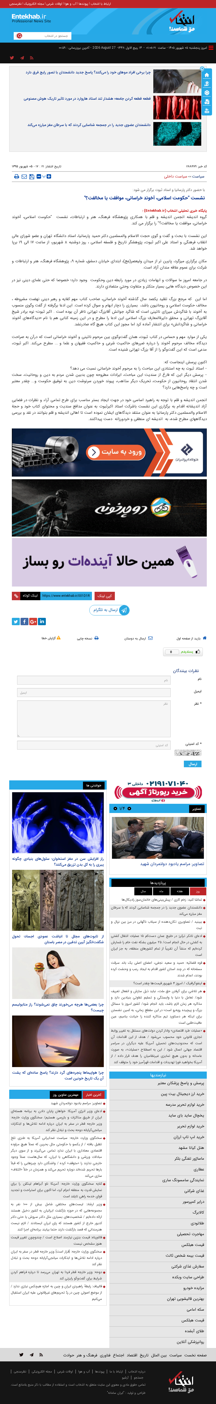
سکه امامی (195, 1309)
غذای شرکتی (194, 1191)
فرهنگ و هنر (87, 1355)
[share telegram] (22, 58)
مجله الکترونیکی (42, 1371)
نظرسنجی (15, 3)
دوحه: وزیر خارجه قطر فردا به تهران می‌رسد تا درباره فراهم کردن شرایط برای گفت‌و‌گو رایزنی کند (56, 1275)
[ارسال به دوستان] (24, 176)
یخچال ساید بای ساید (186, 1115)
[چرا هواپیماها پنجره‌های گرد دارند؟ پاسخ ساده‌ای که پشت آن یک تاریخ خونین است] (58, 1041)
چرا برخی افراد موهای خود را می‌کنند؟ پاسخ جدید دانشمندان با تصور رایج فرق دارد (88, 72)
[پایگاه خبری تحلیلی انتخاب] (184, 24)
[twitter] (16, 621)
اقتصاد (132, 1355)
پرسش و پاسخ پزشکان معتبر (181, 1083)
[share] (12, 58)
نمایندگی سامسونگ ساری (183, 1180)
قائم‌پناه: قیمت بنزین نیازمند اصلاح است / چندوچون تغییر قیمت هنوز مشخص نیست (56, 1240)
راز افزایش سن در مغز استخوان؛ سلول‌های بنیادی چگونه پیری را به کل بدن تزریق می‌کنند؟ (58, 861)
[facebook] (24, 621)
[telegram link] (31, 1354)
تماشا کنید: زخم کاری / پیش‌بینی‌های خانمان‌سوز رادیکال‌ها (162, 899)
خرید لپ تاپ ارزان (189, 1137)
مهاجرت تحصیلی (190, 1234)
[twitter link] (21, 1354)
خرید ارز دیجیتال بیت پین (182, 1094)
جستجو (138, 1377)
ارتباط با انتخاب (101, 3)
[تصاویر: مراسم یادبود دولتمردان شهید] (158, 838)
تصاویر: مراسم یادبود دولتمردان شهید (172, 864)
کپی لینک (105, 596)
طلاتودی (197, 1223)
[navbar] (211, 48)
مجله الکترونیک (34, 3)
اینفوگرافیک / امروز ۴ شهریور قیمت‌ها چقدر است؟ (168, 983)
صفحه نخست (195, 1355)
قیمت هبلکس (192, 1245)
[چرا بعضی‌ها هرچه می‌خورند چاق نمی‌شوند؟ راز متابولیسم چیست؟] (58, 973)
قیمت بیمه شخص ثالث (185, 1256)
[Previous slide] (129, 808)
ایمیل (198, 691)
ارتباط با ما (116, 1371)
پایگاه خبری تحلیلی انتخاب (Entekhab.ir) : (174, 211)
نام (200, 679)
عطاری (199, 1169)
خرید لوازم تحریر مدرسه (185, 1105)
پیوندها (83, 3)
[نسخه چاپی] (16, 176)
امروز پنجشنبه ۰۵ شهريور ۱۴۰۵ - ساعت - (175, 47)
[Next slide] (115, 808)
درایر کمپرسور (193, 1202)
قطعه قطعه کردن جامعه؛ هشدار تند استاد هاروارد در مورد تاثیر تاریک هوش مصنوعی (87, 99)
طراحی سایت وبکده (188, 1277)
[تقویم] (207, 101)
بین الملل (159, 1355)
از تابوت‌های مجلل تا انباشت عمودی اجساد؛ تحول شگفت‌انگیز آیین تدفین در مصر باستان (58, 939)
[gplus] (33, 621)
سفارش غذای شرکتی (187, 1266)
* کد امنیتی (193, 744)
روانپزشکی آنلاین (190, 1342)
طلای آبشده (194, 1331)
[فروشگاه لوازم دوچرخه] (109, 508)
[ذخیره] (31, 177)
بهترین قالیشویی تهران (185, 1299)
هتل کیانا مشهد (191, 1148)
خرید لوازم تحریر (190, 1126)
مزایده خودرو (193, 1288)
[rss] (31, 58)
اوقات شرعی (54, 3)
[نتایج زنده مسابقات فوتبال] (207, 110)
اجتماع (118, 1355)
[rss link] (41, 1354)
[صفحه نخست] (207, 74)
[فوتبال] (207, 92)
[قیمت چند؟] (207, 83)
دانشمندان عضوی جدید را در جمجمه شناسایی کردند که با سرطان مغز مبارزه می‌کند (89, 125)
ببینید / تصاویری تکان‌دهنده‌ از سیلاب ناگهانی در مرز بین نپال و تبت (156, 925)
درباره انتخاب (136, 1371)
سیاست (198, 176)
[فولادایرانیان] (109, 452)
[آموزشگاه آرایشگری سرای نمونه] (109, 562)
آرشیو (125, 1377)
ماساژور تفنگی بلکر (189, 1158)
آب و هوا (70, 3)
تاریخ (144, 1355)
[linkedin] (42, 621)
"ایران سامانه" (115, 1392)
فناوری (105, 1355)
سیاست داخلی (175, 176)
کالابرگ (198, 1212)
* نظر (198, 703)
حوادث (68, 1355)
